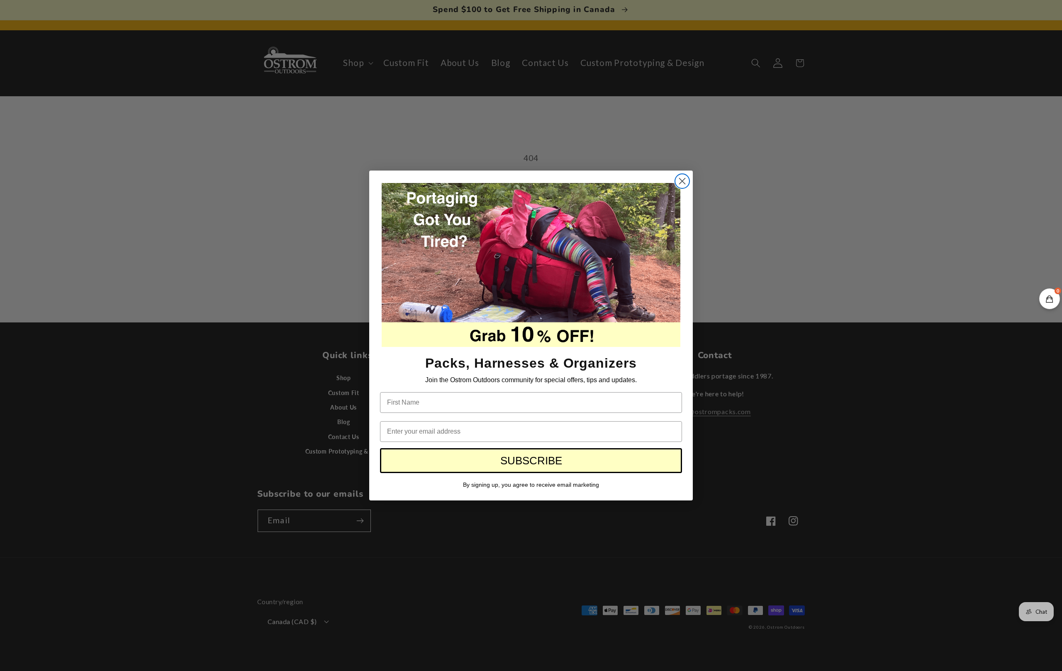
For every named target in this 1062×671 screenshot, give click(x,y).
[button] (1049, 298)
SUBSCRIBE (531, 460)
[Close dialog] (682, 181)
